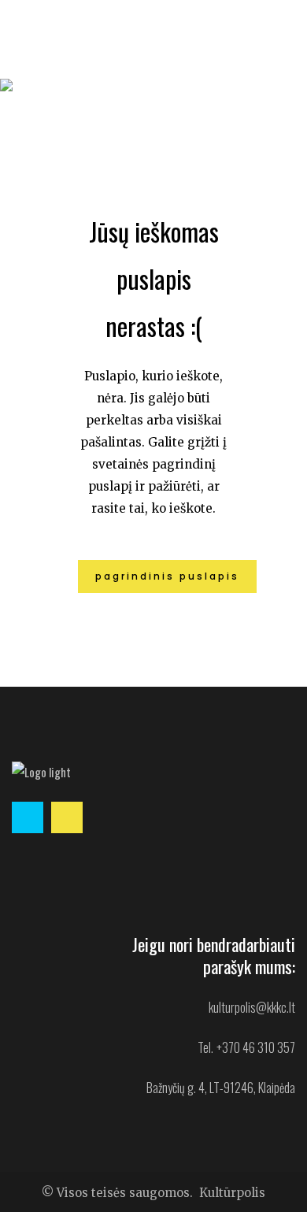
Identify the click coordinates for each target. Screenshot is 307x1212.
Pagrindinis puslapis (167, 576)
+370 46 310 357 (255, 1047)
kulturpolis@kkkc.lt (252, 1007)
